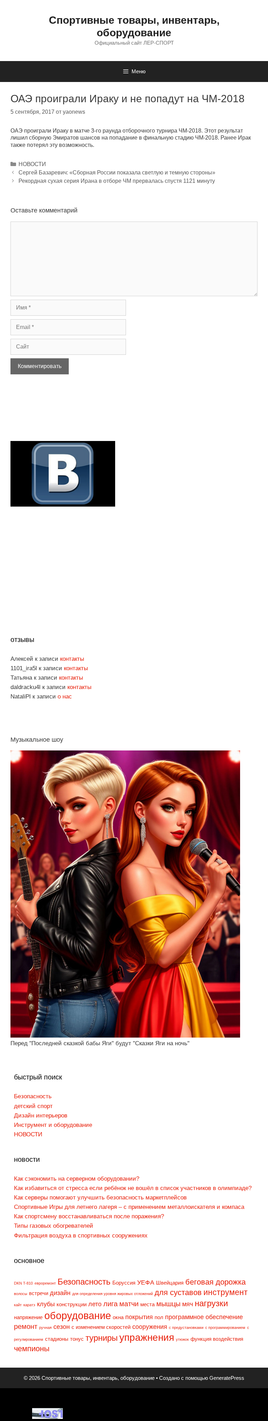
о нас (65, 696)
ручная (45, 1327)
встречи (38, 1293)
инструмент (225, 1292)
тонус (77, 1339)
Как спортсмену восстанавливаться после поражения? (89, 1216)
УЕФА (145, 1282)
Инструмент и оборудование (53, 1125)
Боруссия (123, 1283)
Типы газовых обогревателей (53, 1225)
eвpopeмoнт (45, 1283)
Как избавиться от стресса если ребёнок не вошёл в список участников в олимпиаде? (133, 1188)
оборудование (77, 1315)
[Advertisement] (62, 417)
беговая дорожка (215, 1282)
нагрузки (211, 1303)
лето (95, 1304)
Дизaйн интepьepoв (40, 1115)
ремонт (25, 1326)
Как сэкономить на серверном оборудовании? (76, 1178)
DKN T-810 (23, 1283)
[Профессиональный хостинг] (47, 1417)
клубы (46, 1304)
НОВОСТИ (32, 164)
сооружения (149, 1326)
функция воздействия (217, 1339)
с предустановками (186, 1327)
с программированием (225, 1327)
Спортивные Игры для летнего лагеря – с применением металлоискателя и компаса (129, 1207)
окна (118, 1317)
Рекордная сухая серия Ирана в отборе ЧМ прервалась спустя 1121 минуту (116, 181)
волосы (20, 1294)
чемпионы (32, 1348)
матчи (129, 1304)
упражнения (146, 1337)
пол (159, 1317)
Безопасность (33, 1096)
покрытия (139, 1317)
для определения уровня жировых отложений (112, 1294)
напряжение (28, 1317)
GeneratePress (226, 1378)
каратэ (29, 1305)
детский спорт (33, 1106)
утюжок (182, 1339)
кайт (18, 1305)
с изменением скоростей (101, 1327)
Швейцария (170, 1283)
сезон (61, 1326)
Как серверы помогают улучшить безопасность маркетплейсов (100, 1197)
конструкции (72, 1304)
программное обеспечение (204, 1317)
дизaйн (60, 1292)
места (147, 1304)
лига (110, 1304)
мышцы (168, 1304)
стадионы (56, 1339)
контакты (72, 659)
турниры (101, 1338)
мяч (187, 1304)
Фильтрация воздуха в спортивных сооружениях (81, 1235)
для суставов (178, 1292)
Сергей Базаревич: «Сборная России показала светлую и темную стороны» (116, 172)
